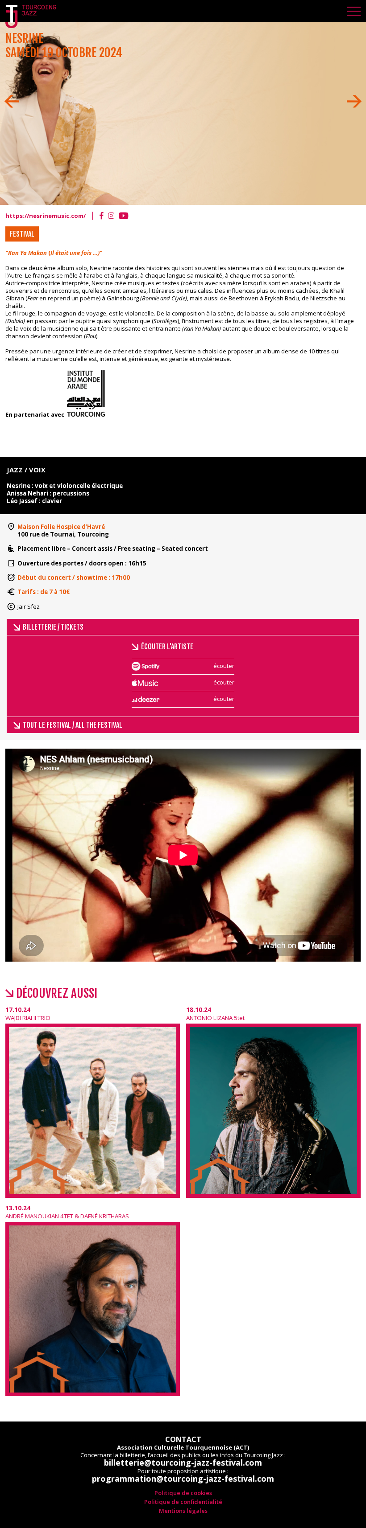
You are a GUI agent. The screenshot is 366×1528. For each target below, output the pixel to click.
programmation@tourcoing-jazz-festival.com (183, 1479)
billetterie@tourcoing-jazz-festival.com (183, 1463)
